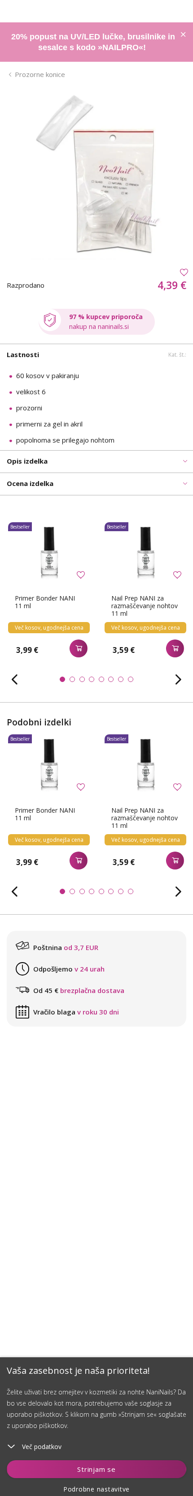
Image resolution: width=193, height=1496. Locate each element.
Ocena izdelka (30, 483)
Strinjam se (96, 1469)
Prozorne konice (40, 74)
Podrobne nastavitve (96, 1489)
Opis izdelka (27, 460)
